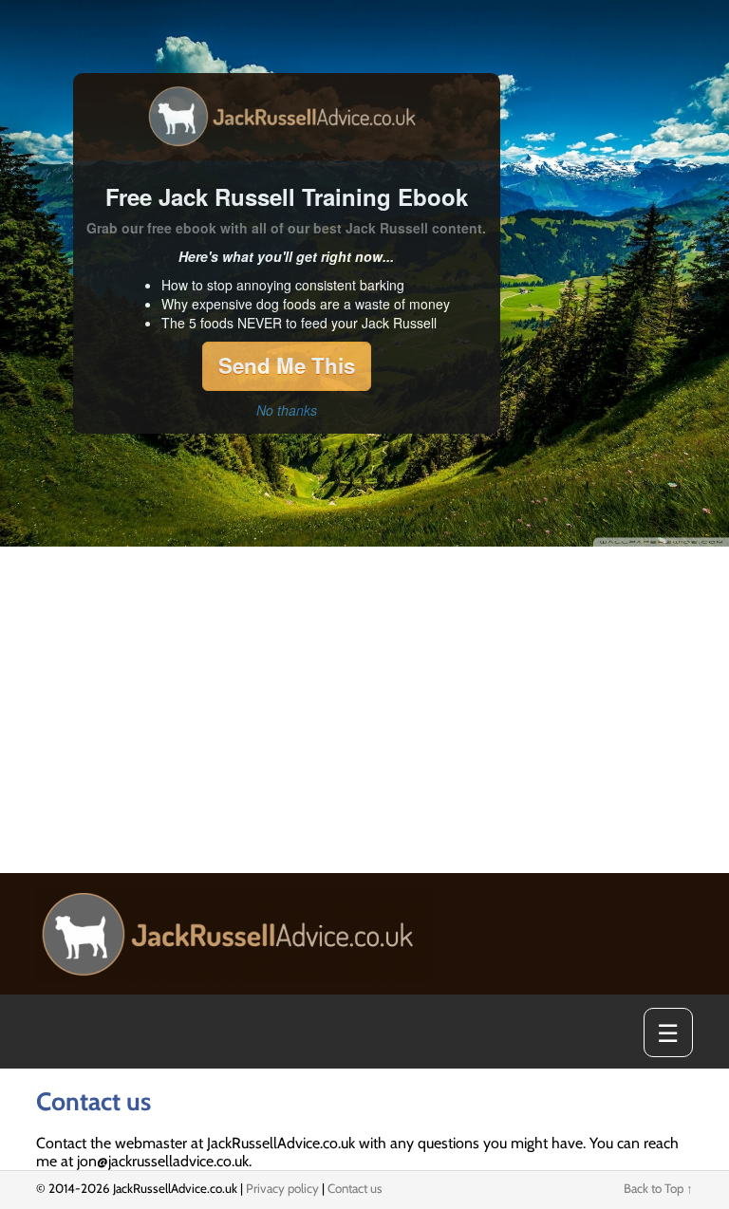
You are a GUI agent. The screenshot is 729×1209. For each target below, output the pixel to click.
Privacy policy (282, 1188)
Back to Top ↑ (658, 1188)
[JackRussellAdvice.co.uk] (234, 971)
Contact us (355, 1188)
